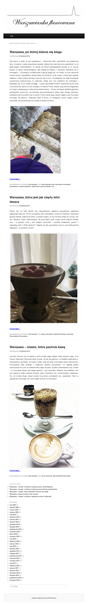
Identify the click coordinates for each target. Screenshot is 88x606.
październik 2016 (16, 578)
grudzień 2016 (15, 573)
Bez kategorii (33, 184)
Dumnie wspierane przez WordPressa (44, 598)
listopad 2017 (14, 553)
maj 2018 (13, 539)
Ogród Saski (36, 186)
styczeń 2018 (14, 548)
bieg (43, 184)
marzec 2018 (14, 544)
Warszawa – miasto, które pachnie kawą (37, 347)
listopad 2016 (14, 575)
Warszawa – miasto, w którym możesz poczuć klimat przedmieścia (33, 489)
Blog (11, 36)
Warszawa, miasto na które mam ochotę (24, 494)
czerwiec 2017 (14, 561)
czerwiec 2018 (14, 536)
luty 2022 (13, 505)
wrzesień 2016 (15, 580)
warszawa (70, 334)
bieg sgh (48, 184)
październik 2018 (16, 529)
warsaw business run (47, 186)
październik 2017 (16, 556)
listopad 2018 (14, 527)
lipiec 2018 (13, 534)
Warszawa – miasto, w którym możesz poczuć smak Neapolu (31, 487)
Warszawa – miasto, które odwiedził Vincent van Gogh (29, 491)
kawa (43, 476)
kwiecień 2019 (14, 517)
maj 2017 (13, 563)
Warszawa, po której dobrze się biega (36, 52)
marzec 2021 (14, 510)
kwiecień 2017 (14, 565)
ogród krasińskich (25, 186)
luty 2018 (13, 546)
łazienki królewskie (59, 334)
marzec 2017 (14, 568)
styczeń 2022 (14, 507)
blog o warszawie (56, 184)
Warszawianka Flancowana (18, 336)
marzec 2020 (14, 512)
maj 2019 (13, 514)
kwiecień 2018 (14, 541)
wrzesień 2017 (15, 558)
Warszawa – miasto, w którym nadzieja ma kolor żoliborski (30, 496)
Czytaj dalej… (15, 179)
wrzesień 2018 (15, 531)
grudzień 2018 (15, 524)
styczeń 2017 (14, 570)
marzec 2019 (14, 519)
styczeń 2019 (14, 522)
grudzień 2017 (15, 551)
